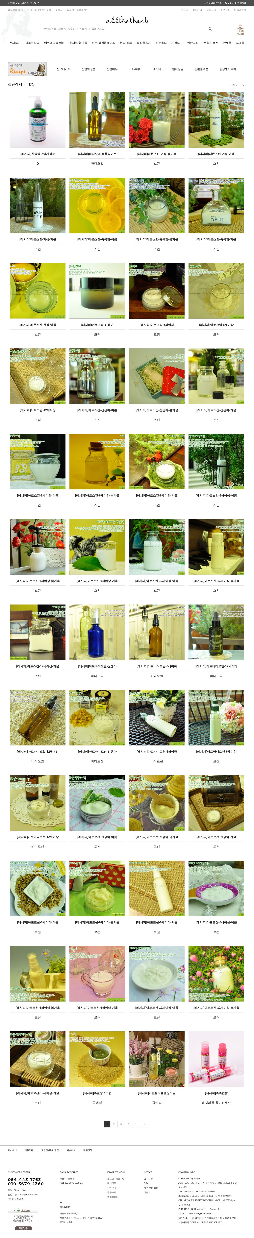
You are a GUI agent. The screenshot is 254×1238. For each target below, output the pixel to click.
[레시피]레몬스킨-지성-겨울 (37, 239)
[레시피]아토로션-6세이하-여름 (37, 922)
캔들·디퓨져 (210, 42)
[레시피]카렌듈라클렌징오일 (157, 1093)
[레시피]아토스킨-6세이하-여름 (37, 495)
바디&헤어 (135, 69)
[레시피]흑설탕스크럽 (97, 1093)
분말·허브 (126, 42)
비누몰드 (161, 42)
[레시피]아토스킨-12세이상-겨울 (37, 666)
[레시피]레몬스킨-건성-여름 (37, 324)
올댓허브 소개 (15, 9)
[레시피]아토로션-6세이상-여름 (216, 922)
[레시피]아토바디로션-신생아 (97, 751)
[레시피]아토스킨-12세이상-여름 (156, 580)
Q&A (146, 1183)
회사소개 (12, 1150)
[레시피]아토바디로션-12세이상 (38, 837)
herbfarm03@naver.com (199, 1213)
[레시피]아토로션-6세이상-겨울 (97, 1007)
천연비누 (112, 69)
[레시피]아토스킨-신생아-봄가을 (157, 410)
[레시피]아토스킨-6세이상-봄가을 (38, 580)
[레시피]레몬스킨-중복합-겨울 (216, 239)
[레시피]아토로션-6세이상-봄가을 (38, 1007)
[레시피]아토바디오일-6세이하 (157, 666)
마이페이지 (240, 10)
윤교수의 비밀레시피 (235, 3)
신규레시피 (63, 69)
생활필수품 (201, 69)
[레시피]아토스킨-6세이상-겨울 (97, 580)
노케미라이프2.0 (212, 3)
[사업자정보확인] (224, 1196)
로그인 (184, 10)
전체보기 (15, 42)
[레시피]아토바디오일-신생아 (97, 666)
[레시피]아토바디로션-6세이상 (216, 751)
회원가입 (197, 10)
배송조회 (71, 1150)
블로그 (59, 9)
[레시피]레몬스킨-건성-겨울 (216, 153)
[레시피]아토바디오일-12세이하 (216, 666)
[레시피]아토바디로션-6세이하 (157, 751)
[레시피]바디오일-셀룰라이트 (97, 153)
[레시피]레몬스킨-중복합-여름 (97, 239)
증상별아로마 (227, 69)
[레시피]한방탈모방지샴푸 (37, 153)
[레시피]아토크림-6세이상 (216, 324)
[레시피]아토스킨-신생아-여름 (97, 410)
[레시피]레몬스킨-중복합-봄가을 (157, 239)
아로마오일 (32, 42)
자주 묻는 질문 (151, 1188)
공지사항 (148, 1178)
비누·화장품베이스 (103, 42)
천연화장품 (88, 69)
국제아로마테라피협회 (39, 9)
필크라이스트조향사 (77, 9)
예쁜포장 (192, 42)
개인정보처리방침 (50, 1150)
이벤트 (147, 1192)
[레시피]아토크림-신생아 (97, 324)
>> (144, 1124)
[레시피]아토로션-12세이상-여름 (156, 1007)
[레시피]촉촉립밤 (216, 1093)
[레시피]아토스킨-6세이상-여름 (216, 495)
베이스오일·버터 (54, 42)
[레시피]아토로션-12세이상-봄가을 (216, 1007)
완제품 (227, 42)
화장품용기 (144, 42)
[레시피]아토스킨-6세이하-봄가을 (97, 495)
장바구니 (211, 10)
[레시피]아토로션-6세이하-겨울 (156, 922)
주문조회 (225, 10)
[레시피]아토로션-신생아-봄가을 (157, 837)
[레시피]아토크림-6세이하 (157, 324)
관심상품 (111, 1183)
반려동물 (177, 69)
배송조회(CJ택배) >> (70, 1213)
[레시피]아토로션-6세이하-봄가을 (97, 922)
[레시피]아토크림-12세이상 (38, 410)
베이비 (157, 69)
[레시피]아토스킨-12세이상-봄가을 (216, 580)
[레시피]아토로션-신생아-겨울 (216, 837)
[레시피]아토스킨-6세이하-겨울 (156, 495)
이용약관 (29, 1150)
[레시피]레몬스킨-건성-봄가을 (157, 153)
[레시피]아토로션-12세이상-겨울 (37, 1093)
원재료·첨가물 (78, 42)
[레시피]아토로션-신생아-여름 (97, 837)
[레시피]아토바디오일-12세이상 (38, 751)
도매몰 (240, 42)
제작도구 (177, 42)
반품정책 (87, 1150)
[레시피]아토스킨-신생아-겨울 (216, 410)
